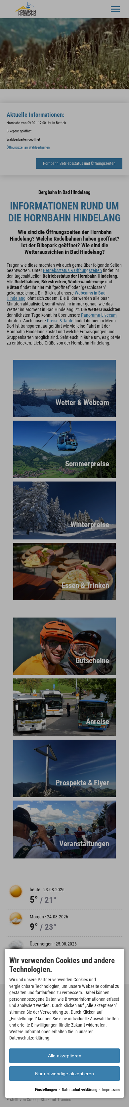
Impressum (111, 1089)
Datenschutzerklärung (79, 1089)
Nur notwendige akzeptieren (64, 1073)
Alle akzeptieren (64, 1055)
